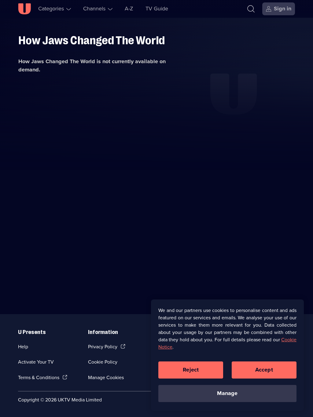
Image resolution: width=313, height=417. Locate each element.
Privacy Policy (102, 346)
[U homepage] (24, 8)
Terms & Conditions (38, 377)
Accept (264, 370)
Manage (227, 393)
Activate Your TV (36, 361)
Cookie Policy (102, 361)
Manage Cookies (106, 377)
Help (23, 346)
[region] (227, 355)
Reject (191, 370)
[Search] (251, 8)
